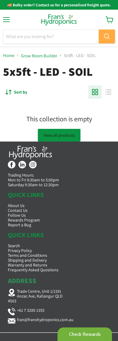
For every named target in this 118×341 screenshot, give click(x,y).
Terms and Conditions (27, 255)
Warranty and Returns (27, 265)
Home (8, 55)
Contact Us (18, 210)
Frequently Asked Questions (33, 269)
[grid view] (95, 92)
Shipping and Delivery (27, 260)
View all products (59, 135)
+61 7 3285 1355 (30, 310)
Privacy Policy (20, 250)
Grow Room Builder (39, 55)
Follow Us (17, 215)
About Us (16, 205)
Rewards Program (24, 220)
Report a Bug (19, 225)
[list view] (108, 92)
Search (14, 245)
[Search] (107, 36)
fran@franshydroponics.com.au (45, 319)
